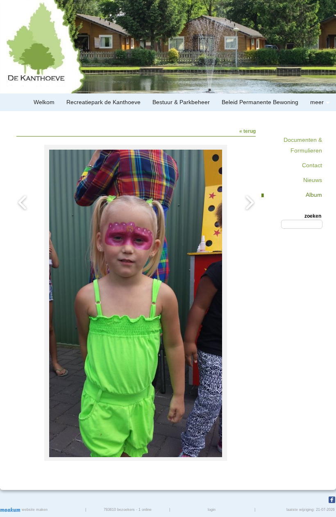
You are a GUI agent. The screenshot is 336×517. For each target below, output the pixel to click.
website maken (34, 510)
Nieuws (312, 180)
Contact (312, 165)
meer (317, 102)
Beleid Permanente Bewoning (260, 102)
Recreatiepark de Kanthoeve (103, 102)
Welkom (44, 102)
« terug (247, 131)
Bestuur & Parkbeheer (181, 102)
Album (314, 194)
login (212, 510)
